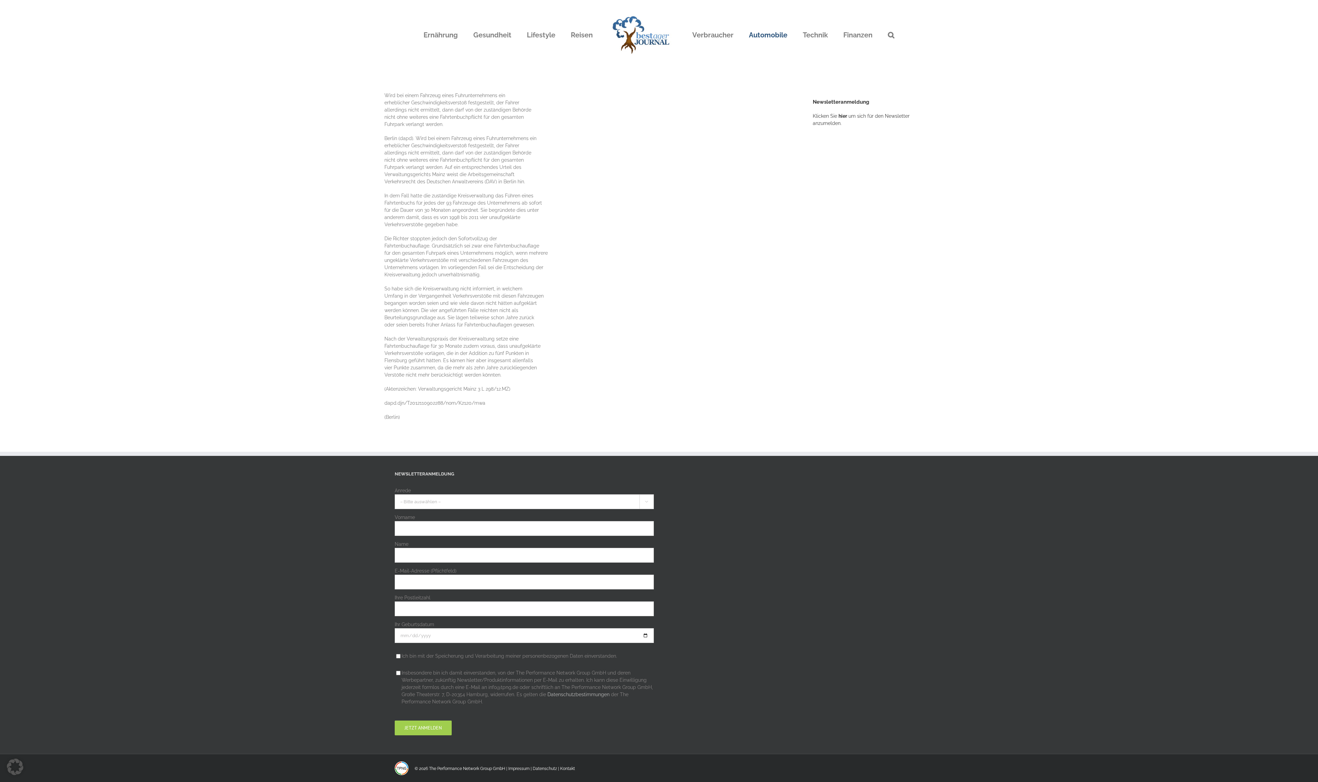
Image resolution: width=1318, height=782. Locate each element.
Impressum (519, 768)
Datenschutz (545, 768)
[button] (856, 35)
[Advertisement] (864, 245)
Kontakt (567, 768)
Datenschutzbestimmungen (578, 694)
